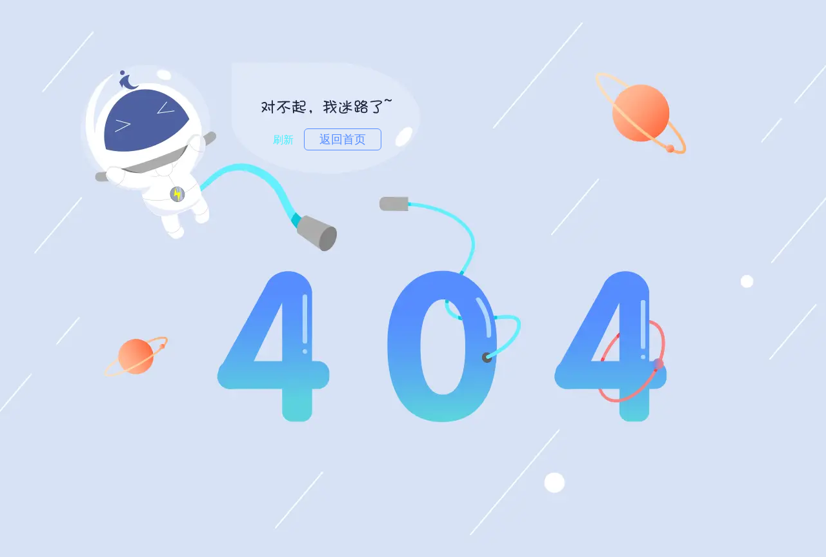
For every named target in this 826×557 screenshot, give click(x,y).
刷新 (283, 139)
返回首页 (342, 139)
